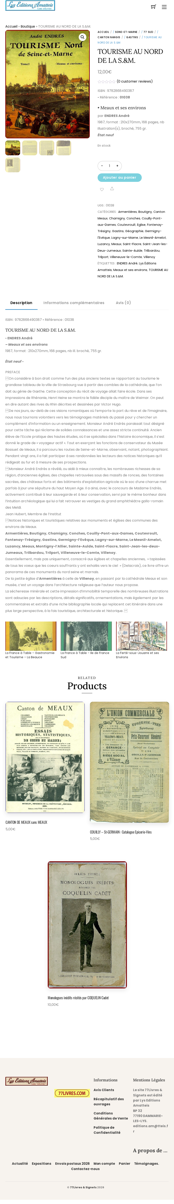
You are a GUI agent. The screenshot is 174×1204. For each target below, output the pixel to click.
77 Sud (148, 32)
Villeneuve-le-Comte (126, 257)
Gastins (132, 37)
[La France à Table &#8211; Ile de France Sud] (86, 636)
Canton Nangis (109, 37)
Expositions (41, 1163)
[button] (82, 37)
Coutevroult (126, 225)
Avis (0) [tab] (123, 302)
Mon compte (104, 1163)
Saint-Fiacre (132, 244)
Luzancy (104, 244)
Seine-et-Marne (126, 32)
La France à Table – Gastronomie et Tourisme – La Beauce (30, 655)
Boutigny (145, 212)
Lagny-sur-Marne (124, 238)
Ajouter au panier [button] (27, 838)
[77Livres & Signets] (30, 5)
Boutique (28, 26)
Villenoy (149, 257)
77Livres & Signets (83, 1187)
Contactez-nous (85, 1169)
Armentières (127, 212)
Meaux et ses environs (130, 270)
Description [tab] (21, 302)
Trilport (103, 257)
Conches (133, 218)
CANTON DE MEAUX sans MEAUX (26, 822)
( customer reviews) (135, 81)
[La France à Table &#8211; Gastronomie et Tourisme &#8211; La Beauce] (30, 636)
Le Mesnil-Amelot (153, 238)
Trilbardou (152, 250)
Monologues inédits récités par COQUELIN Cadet (78, 997)
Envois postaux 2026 (72, 1163)
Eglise (141, 225)
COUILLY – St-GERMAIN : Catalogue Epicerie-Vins (121, 832)
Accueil (11, 26)
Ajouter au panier (119, 177)
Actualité (20, 1163)
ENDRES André (127, 263)
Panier (124, 1163)
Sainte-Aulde (132, 250)
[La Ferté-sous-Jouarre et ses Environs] (141, 636)
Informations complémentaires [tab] (74, 302)
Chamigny (117, 218)
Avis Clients (104, 1090)
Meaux (116, 244)
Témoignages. (146, 1163)
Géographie (134, 231)
